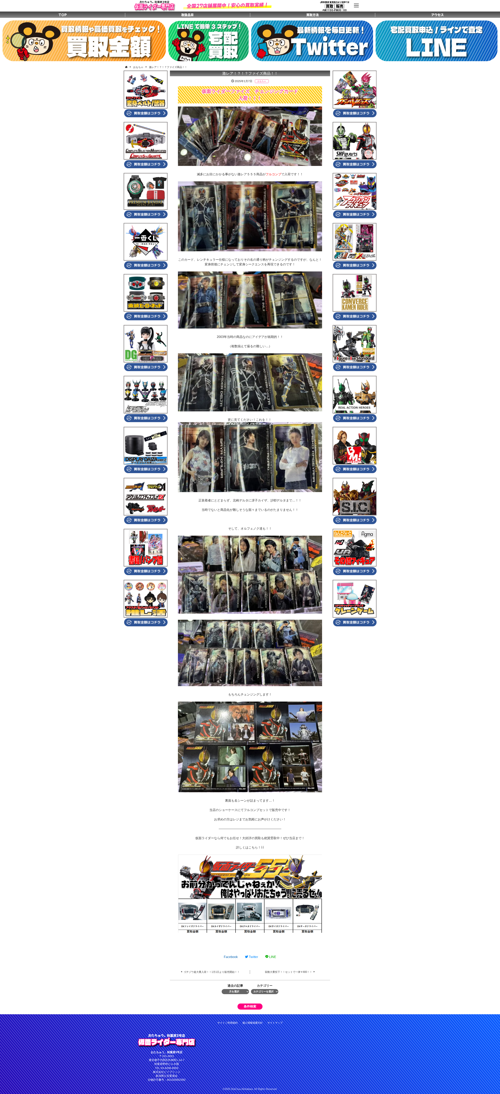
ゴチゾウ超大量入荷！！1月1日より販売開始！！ (212, 971)
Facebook (231, 957)
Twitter (253, 957)
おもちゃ (261, 81)
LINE (272, 957)
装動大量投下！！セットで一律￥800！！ (288, 971)
